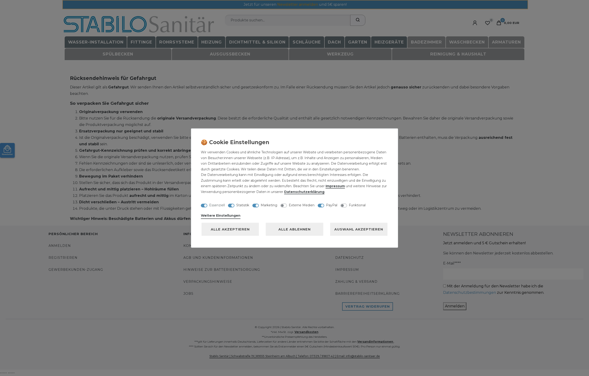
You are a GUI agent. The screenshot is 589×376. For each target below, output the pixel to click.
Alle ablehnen (294, 229)
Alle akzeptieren (230, 229)
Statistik (242, 205)
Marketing (269, 205)
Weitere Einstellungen (220, 215)
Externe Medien (302, 205)
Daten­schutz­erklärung (304, 191)
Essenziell (217, 205)
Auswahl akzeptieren (358, 229)
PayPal (331, 205)
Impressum (335, 186)
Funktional (357, 205)
